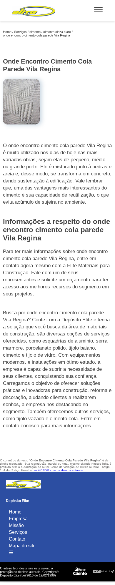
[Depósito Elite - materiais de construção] (33, 17)
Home (15, 511)
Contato (17, 538)
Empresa (18, 518)
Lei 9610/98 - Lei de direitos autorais (58, 470)
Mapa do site (22, 545)
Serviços (18, 532)
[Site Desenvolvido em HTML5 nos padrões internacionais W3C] (104, 571)
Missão (16, 525)
